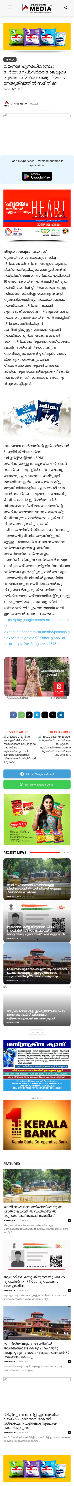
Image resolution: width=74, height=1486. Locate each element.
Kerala (10, 59)
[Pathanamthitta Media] (37, 8)
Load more (36, 1032)
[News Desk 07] (7, 104)
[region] (37, 38)
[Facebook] (13, 715)
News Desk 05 (12, 896)
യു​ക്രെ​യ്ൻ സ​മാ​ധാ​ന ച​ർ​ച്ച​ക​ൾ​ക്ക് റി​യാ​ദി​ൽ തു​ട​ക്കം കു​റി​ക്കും (55, 751)
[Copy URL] (52, 715)
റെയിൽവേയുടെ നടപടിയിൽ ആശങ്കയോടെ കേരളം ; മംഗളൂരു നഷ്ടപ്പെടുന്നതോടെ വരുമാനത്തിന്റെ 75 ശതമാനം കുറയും (36, 972)
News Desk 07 (20, 103)
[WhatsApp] (21, 715)
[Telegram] (37, 715)
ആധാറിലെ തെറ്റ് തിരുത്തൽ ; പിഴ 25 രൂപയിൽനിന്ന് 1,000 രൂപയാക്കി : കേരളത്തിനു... (34, 1281)
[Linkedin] (60, 715)
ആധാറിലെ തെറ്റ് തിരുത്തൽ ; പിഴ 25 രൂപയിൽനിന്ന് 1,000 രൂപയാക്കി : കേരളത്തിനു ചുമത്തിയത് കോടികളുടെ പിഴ (36, 930)
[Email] (44, 715)
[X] (29, 715)
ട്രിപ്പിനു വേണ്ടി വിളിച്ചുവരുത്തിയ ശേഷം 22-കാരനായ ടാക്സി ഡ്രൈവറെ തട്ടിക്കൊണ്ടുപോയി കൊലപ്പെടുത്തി (36, 1014)
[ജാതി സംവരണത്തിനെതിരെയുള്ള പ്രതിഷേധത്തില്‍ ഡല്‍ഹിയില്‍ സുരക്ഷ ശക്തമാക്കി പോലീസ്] (37, 879)
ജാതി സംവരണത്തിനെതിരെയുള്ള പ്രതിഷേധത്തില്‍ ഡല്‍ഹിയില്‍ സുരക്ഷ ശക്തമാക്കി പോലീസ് (33, 888)
